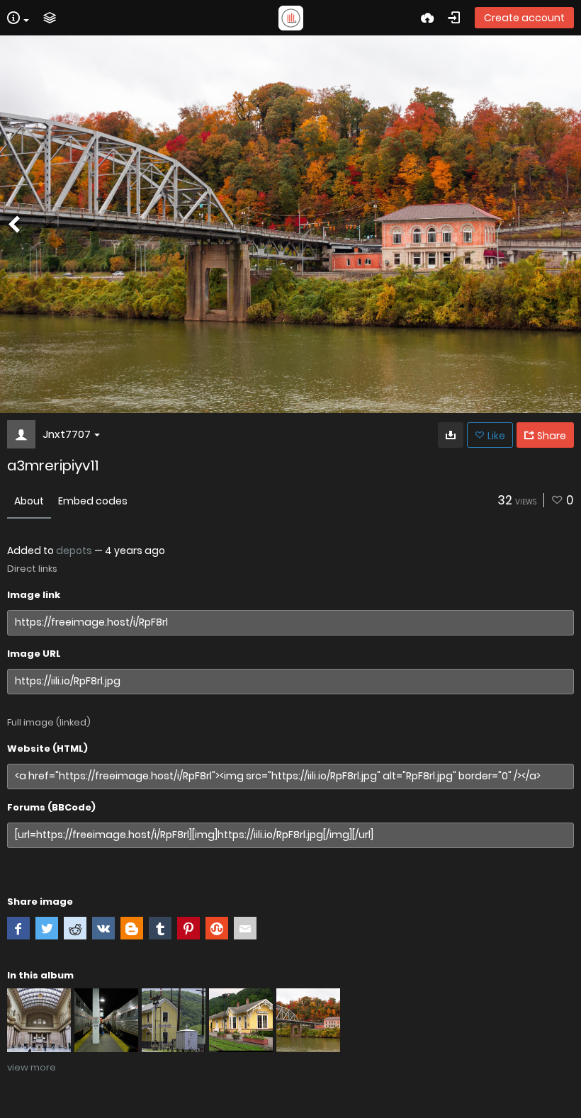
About (29, 501)
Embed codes (93, 501)
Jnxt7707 (67, 434)
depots (74, 550)
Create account (524, 18)
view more (31, 1067)
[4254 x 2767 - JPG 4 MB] (450, 435)
